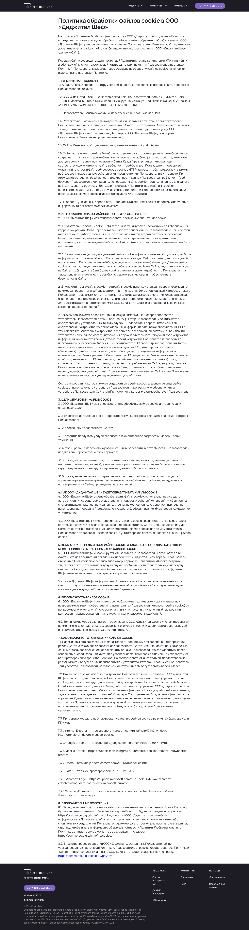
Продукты (133, 5)
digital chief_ (41, 877)
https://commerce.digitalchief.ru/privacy (85, 856)
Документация (217, 877)
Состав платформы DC (158, 880)
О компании (187, 877)
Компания (157, 5)
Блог (183, 883)
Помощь (179, 5)
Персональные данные (217, 885)
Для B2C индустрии (158, 892)
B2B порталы (159, 900)
